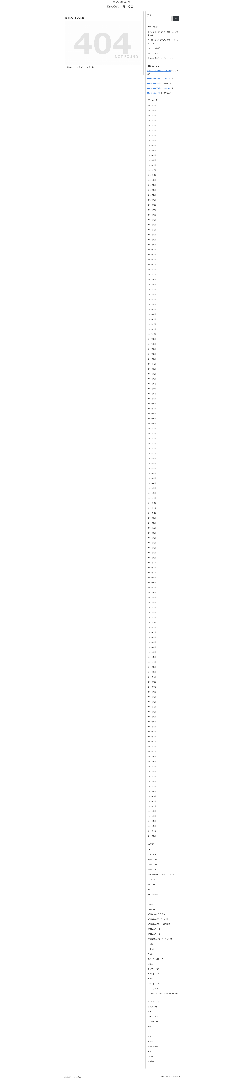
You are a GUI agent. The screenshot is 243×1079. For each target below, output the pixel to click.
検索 (149, 14)
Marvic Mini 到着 (153, 78)
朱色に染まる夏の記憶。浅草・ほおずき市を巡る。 (163, 33)
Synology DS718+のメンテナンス (160, 58)
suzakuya (166, 78)
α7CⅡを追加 (153, 53)
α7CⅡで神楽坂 (154, 48)
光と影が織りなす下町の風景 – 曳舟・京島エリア (163, 41)
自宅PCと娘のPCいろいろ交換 (159, 70)
